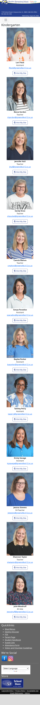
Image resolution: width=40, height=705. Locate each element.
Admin (27, 693)
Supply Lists (10, 642)
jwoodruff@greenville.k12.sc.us (20, 611)
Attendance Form (12, 645)
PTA (6, 634)
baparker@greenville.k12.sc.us (20, 364)
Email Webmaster (16, 693)
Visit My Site (22, 73)
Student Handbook (13, 640)
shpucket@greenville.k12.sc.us (20, 216)
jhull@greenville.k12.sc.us (20, 167)
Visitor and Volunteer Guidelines (18, 648)
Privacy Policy (20, 691)
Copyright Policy (8, 691)
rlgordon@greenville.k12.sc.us (20, 117)
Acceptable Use (32, 691)
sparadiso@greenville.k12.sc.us (20, 315)
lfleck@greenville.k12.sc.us (20, 68)
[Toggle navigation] (6, 20)
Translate (21, 671)
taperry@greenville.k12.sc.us (20, 414)
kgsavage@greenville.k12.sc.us (20, 463)
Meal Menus (10, 629)
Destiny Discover (12, 632)
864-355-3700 (32, 12)
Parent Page (10, 637)
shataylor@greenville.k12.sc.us (20, 562)
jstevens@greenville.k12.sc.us (20, 513)
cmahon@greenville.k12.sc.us (20, 265)
